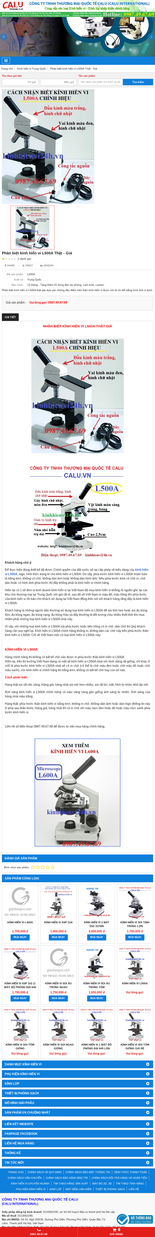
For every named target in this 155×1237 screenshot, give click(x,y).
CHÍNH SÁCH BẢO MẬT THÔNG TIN (88, 1172)
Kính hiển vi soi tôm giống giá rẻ (135, 1046)
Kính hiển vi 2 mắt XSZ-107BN (96, 924)
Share (10, 265)
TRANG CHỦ (16, 1172)
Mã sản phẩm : (16, 274)
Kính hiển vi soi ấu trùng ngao (58, 985)
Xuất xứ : (19, 279)
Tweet (29, 265)
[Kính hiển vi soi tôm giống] (20, 1024)
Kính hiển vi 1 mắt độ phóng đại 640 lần (96, 1046)
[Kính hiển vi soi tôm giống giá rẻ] (135, 1024)
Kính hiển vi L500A (135, 983)
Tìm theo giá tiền (12, 76)
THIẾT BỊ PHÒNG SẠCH (110, 1189)
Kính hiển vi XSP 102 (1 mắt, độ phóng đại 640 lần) (20, 987)
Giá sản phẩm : (16, 302)
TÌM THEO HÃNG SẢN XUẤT (70, 1183)
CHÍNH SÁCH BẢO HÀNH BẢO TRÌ (67, 1177)
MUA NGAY (20, 937)
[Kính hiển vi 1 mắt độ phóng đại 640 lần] (97, 1024)
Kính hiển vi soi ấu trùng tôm (96, 985)
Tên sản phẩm (86, 76)
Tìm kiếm (138, 82)
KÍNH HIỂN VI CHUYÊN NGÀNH (30, 1183)
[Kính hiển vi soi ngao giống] (58, 1024)
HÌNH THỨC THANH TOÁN (130, 1172)
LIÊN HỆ (134, 1189)
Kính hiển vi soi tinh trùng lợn (134, 924)
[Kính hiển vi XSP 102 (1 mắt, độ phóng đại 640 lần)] (20, 963)
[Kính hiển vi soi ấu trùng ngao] (58, 963)
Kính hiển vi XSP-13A (58, 922)
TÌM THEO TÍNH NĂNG (130, 1183)
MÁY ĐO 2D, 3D (102, 1183)
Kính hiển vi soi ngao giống (58, 1046)
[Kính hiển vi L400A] (20, 902)
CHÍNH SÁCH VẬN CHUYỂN (25, 1177)
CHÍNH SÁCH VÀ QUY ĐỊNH (45, 1172)
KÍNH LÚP (56, 1189)
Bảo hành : (18, 284)
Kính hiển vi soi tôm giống (20, 1046)
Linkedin (47, 265)
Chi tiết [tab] (10, 317)
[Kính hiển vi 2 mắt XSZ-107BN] (97, 902)
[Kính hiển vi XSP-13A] (58, 902)
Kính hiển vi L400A (20, 922)
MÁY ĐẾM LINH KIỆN (78, 1189)
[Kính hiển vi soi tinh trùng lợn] (135, 902)
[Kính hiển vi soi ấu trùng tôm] (97, 963)
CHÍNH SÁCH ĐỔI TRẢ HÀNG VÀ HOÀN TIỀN (119, 1177)
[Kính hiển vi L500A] (135, 963)
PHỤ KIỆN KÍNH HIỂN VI (31, 1189)
